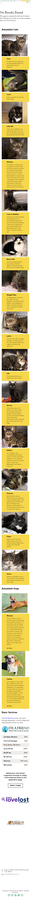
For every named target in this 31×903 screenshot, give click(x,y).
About (3, 840)
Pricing (4, 860)
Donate (4, 857)
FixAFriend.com (10, 718)
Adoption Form (6, 845)
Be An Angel (5, 862)
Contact (4, 850)
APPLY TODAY (15, 785)
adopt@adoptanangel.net (11, 874)
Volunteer (5, 847)
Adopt (3, 843)
